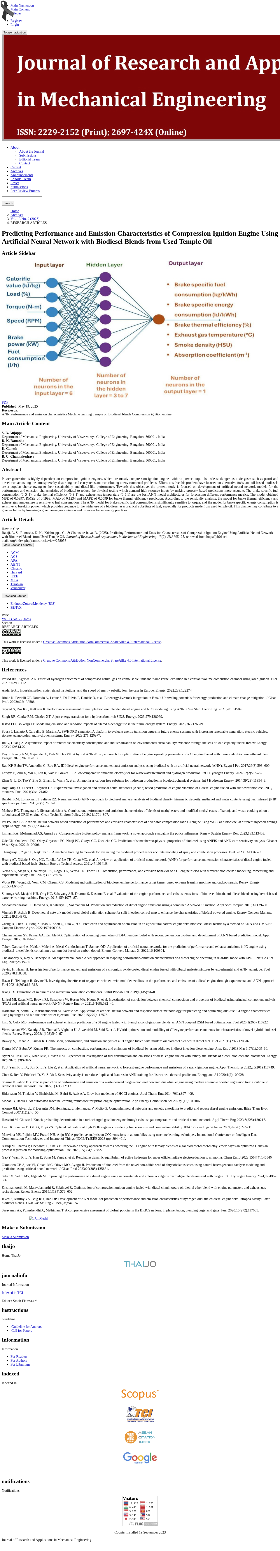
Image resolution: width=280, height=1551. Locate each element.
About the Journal (31, 151)
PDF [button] (5, 402)
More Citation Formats (18, 545)
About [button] (14, 147)
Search (8, 203)
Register (16, 21)
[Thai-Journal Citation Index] (140, 1423)
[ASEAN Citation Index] (140, 1445)
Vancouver (17, 588)
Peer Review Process (25, 191)
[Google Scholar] (140, 1464)
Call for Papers (21, 1330)
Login (14, 24)
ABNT (15, 564)
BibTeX (16, 607)
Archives (16, 171)
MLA (14, 580)
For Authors (18, 1360)
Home (14, 211)
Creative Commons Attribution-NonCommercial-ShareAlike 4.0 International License (102, 642)
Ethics (14, 183)
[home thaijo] (140, 1266)
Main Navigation (22, 5)
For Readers (18, 1356)
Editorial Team (29, 159)
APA (14, 560)
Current (15, 167)
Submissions (28, 155)
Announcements (21, 175)
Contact (24, 163)
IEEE (14, 576)
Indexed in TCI (12, 1293)
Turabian (16, 584)
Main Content (20, 9)
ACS (14, 556)
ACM (14, 552)
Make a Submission (15, 1237)
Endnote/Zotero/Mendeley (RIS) (32, 603)
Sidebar (15, 13)
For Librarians (20, 1364)
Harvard (16, 572)
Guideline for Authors (26, 1326)
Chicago (16, 568)
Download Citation (15, 596)
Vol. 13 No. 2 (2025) (24, 219)
